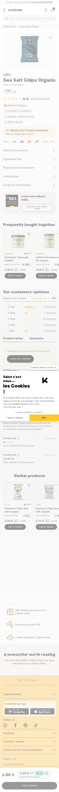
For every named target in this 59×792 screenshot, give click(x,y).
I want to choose (14, 417)
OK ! (44, 417)
